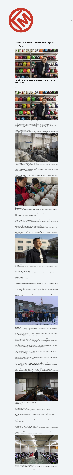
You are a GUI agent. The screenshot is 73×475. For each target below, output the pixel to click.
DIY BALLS (38, 20)
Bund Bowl (53, 127)
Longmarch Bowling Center (32, 364)
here (47, 466)
